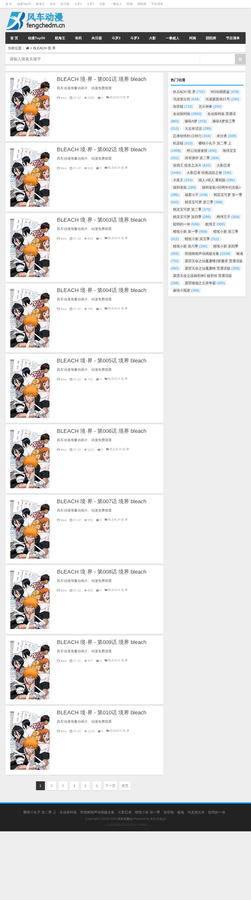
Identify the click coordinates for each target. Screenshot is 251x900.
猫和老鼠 (184, 187)
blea (63, 98)
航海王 (40, 4)
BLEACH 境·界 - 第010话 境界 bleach (101, 712)
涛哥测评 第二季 (202, 158)
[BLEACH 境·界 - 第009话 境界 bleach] (29, 670)
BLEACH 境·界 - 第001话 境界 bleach (101, 79)
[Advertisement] (125, 865)
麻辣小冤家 (186, 290)
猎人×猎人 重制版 (217, 180)
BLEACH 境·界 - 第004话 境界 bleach (101, 290)
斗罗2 (78, 4)
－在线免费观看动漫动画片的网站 (125, 824)
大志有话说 (198, 128)
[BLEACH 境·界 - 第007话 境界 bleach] (29, 529)
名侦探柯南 (187, 114)
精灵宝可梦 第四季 (192, 217)
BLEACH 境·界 (119, 97)
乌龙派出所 (186, 99)
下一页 (110, 786)
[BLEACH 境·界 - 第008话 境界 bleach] (29, 599)
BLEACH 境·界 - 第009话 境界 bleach (101, 642)
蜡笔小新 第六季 (190, 246)
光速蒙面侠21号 (222, 99)
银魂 (180, 812)
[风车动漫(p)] (36, 11)
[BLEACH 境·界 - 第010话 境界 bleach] (29, 740)
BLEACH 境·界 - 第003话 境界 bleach (101, 220)
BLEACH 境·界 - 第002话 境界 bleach (101, 149)
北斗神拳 (210, 106)
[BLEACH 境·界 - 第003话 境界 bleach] (29, 247)
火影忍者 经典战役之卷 (209, 173)
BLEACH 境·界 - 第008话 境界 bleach (101, 572)
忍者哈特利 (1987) (192, 136)
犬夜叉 (183, 180)
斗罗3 (90, 4)
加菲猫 (183, 106)
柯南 (130, 4)
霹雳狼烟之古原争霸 (205, 283)
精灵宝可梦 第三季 (204, 202)
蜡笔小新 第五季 (202, 239)
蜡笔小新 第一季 (190, 231)
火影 (102, 4)
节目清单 (157, 4)
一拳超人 (116, 4)
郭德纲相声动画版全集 (207, 254)
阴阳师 (142, 4)
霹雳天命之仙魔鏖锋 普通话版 (212, 268)
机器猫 (183, 143)
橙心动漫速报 (202, 151)
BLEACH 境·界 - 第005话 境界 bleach (101, 361)
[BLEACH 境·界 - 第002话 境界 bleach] (29, 177)
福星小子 (196, 195)
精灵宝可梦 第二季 (192, 209)
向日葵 (65, 4)
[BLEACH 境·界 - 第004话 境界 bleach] (29, 318)
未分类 (226, 136)
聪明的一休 (186, 224)
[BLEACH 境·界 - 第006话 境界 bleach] (29, 458)
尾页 (125, 786)
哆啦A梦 (196, 121)
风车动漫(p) (158, 819)
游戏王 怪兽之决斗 (192, 165)
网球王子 (228, 217)
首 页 (8, 4)
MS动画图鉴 (225, 92)
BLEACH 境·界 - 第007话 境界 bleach (101, 501)
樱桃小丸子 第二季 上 (39, 812)
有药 (53, 4)
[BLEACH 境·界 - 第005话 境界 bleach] (29, 388)
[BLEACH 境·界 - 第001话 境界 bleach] (29, 107)
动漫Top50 (24, 4)
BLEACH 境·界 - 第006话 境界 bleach (101, 431)
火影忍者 (125, 812)
